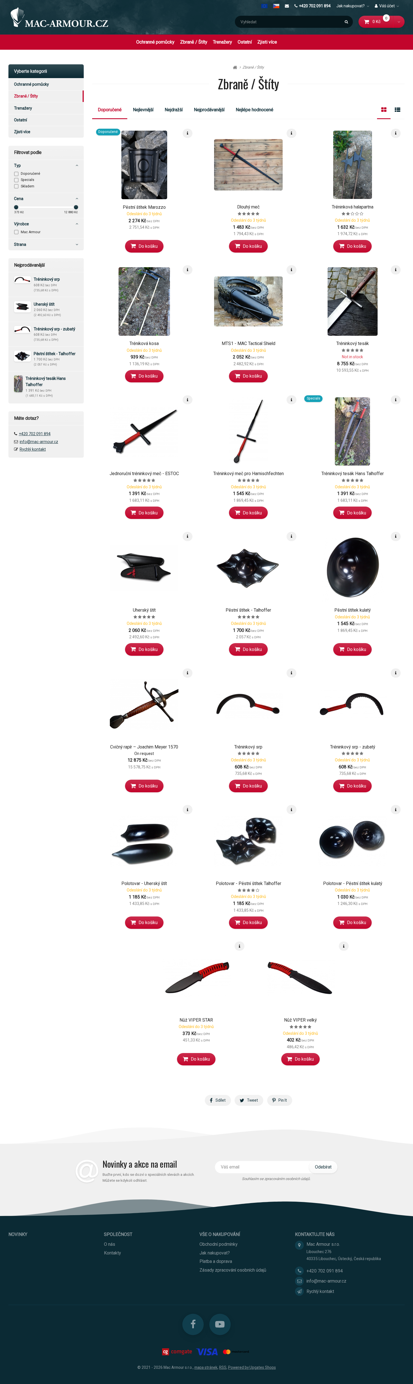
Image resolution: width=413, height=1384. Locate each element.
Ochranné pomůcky (155, 42)
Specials (27, 180)
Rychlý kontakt (33, 449)
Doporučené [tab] (110, 109)
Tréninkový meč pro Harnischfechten (248, 473)
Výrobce (21, 224)
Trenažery (222, 42)
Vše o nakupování (219, 1234)
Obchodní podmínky (218, 1244)
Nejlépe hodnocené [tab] (254, 109)
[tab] (384, 109)
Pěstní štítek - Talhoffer (248, 610)
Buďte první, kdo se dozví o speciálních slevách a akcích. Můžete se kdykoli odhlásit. (149, 1178)
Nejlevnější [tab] (143, 109)
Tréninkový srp (248, 747)
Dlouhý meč (248, 207)
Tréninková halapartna (352, 207)
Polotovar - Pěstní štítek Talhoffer (248, 883)
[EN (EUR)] (265, 6)
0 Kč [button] (383, 21)
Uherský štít (144, 610)
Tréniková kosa (144, 343)
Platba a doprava (215, 1261)
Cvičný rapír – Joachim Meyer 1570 (144, 747)
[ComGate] (177, 1351)
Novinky (17, 1234)
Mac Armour (30, 232)
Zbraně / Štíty (193, 42)
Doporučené (30, 174)
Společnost (118, 1234)
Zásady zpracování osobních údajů (232, 1270)
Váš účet (387, 6)
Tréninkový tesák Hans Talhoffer (352, 473)
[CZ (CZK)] (276, 6)
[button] (399, 22)
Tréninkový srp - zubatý (352, 747)
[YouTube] (220, 1324)
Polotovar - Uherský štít (144, 883)
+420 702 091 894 (315, 6)
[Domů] (59, 17)
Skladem (27, 186)
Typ (17, 165)
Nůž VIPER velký (300, 1020)
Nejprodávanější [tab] (209, 109)
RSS (222, 1367)
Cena (18, 198)
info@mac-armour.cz (39, 441)
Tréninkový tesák (352, 343)
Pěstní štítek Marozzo (144, 207)
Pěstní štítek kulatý (352, 610)
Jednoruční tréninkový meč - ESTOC (144, 473)
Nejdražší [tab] (174, 109)
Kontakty (112, 1253)
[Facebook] (193, 1324)
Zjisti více (267, 42)
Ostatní (245, 42)
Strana (20, 244)
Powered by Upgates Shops (252, 1367)
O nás (109, 1244)
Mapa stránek (205, 1367)
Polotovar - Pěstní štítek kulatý (352, 883)
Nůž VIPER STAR (196, 1020)
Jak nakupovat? (350, 6)
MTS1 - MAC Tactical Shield (248, 343)
